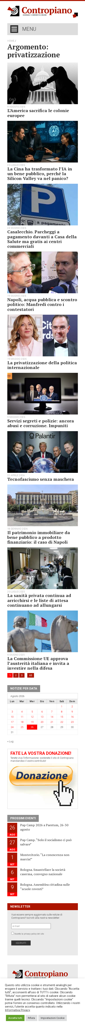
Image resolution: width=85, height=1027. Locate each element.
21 (51, 721)
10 (12, 716)
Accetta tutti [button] (15, 1017)
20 (42, 721)
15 (61, 716)
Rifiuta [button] (31, 1017)
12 (32, 716)
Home (10, 40)
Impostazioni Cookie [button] (52, 1017)
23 (72, 721)
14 (51, 716)
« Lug (10, 741)
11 (22, 716)
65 (30, 675)
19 (32, 721)
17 (12, 721)
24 (12, 727)
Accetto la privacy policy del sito (29, 934)
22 (61, 721)
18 (22, 721)
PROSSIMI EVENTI (23, 818)
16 (72, 716)
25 (22, 727)
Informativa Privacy (17, 1010)
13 (42, 716)
